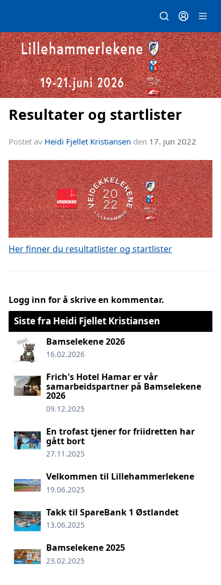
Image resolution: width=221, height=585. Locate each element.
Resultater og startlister (95, 114)
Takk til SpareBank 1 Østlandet (112, 512)
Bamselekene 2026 (85, 341)
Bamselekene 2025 (85, 547)
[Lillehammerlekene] (110, 65)
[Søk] (164, 16)
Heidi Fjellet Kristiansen (88, 141)
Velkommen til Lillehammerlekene (120, 476)
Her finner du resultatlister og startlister (90, 249)
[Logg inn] (183, 16)
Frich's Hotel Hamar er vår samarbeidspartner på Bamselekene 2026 (123, 386)
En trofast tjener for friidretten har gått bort (120, 436)
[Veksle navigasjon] (202, 16)
